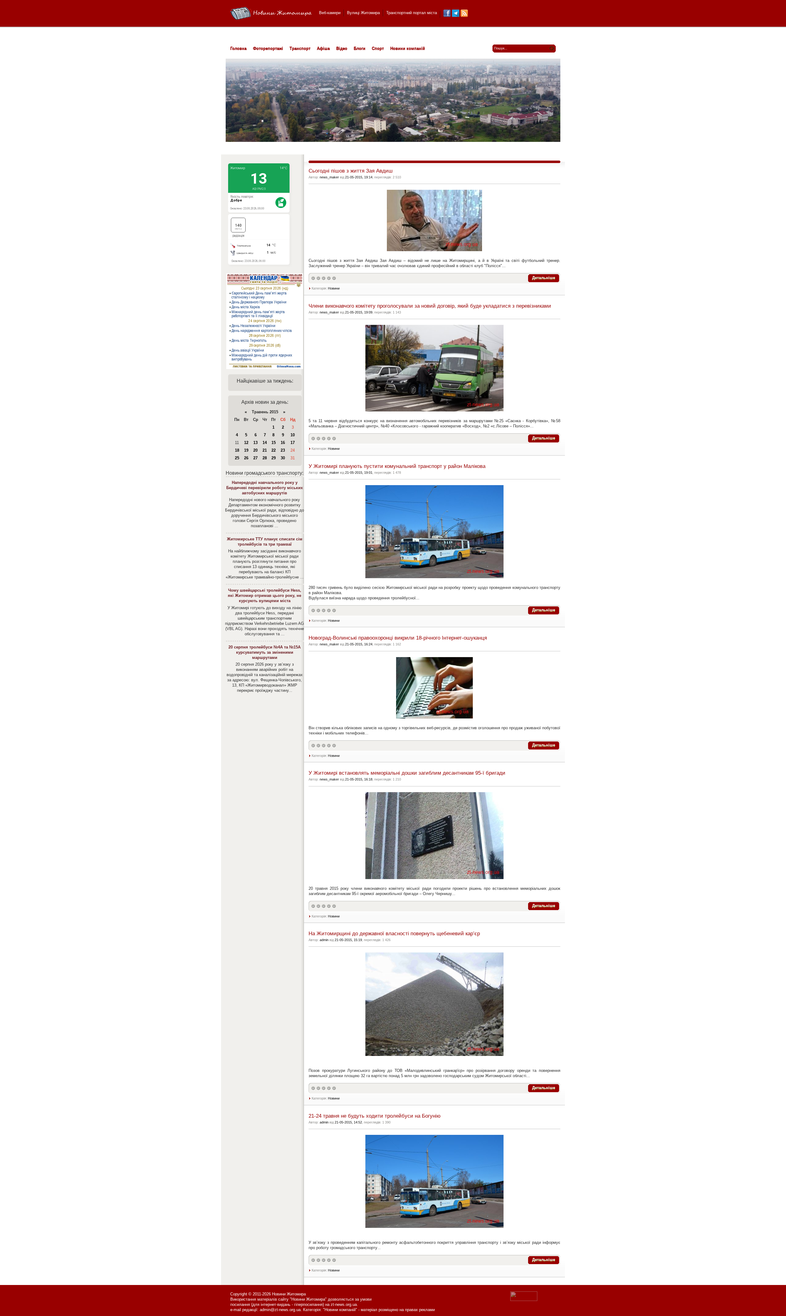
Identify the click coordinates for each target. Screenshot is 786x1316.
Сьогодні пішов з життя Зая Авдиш (351, 171)
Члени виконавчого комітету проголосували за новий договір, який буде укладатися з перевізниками (430, 306)
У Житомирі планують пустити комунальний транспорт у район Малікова (397, 466)
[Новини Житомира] (271, 13)
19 (246, 450)
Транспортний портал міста (411, 12)
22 (273, 450)
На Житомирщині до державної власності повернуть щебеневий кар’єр (394, 933)
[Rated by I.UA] (523, 1299)
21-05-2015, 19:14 (358, 177)
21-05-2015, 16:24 (358, 644)
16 (283, 442)
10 (292, 435)
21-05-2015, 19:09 (358, 312)
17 (292, 442)
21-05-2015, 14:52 (348, 1122)
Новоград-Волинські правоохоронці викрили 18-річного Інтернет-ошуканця (398, 638)
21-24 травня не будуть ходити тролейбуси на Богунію (375, 1116)
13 (255, 442)
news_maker (329, 177)
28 (265, 458)
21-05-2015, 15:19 (348, 940)
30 (283, 458)
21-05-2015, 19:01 (358, 472)
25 (237, 458)
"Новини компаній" (340, 1309)
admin (324, 940)
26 (246, 458)
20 (255, 450)
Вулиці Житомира (363, 12)
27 (255, 458)
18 (237, 450)
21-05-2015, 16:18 (358, 779)
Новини (334, 288)
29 (273, 458)
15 (273, 442)
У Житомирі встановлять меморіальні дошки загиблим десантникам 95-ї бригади (407, 773)
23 (283, 450)
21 (265, 450)
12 (246, 442)
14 (265, 442)
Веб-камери (329, 12)
